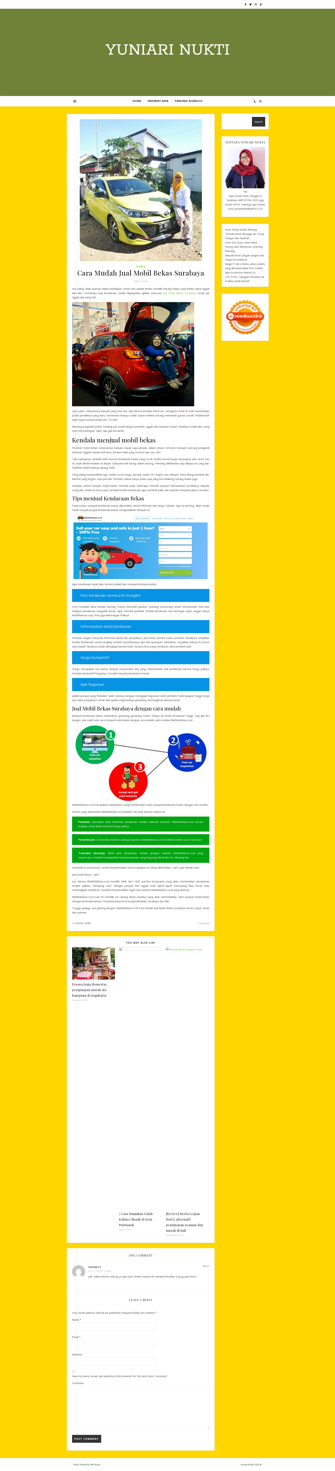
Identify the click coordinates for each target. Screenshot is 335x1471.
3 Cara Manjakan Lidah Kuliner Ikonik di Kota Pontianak (136, 1219)
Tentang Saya (158, 101)
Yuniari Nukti (167, 50)
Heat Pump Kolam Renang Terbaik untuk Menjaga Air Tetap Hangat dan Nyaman (244, 234)
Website (77, 1354)
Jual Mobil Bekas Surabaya (179, 293)
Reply (206, 1266)
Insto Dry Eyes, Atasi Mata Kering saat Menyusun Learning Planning (244, 247)
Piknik (141, 266)
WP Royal (95, 1464)
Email (76, 1337)
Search (259, 121)
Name (76, 1319)
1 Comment (202, 923)
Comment (78, 1383)
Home (137, 101)
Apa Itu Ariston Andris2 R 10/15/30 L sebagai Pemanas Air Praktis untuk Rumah (245, 277)
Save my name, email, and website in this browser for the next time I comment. (119, 1376)
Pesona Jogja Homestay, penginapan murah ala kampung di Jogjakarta (89, 990)
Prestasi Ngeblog (189, 101)
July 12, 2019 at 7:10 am (99, 1271)
